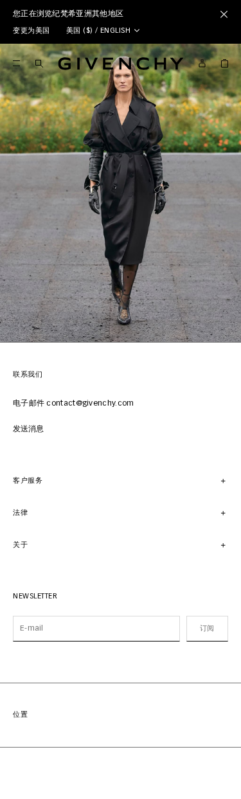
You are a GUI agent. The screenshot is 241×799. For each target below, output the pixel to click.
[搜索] (39, 63)
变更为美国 (31, 30)
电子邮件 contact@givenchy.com (73, 404)
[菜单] (16, 63)
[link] (224, 63)
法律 (20, 512)
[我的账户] (202, 63)
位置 (20, 714)
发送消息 (28, 429)
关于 (20, 544)
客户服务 (27, 480)
